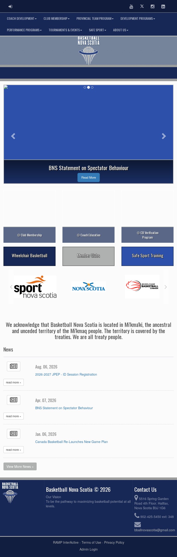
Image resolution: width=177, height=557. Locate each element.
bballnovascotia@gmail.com (154, 530)
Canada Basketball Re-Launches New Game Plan (71, 441)
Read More (88, 177)
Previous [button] (11, 286)
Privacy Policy (114, 542)
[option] (35, 286)
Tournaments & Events (64, 29)
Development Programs (137, 18)
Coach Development (20, 18)
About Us (119, 29)
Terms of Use (91, 542)
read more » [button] (13, 382)
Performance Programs (23, 29)
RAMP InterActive (66, 542)
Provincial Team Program (94, 18)
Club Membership (55, 18)
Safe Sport (96, 29)
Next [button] (165, 286)
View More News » (20, 466)
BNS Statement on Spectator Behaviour (64, 408)
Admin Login (89, 549)
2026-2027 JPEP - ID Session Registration (66, 374)
